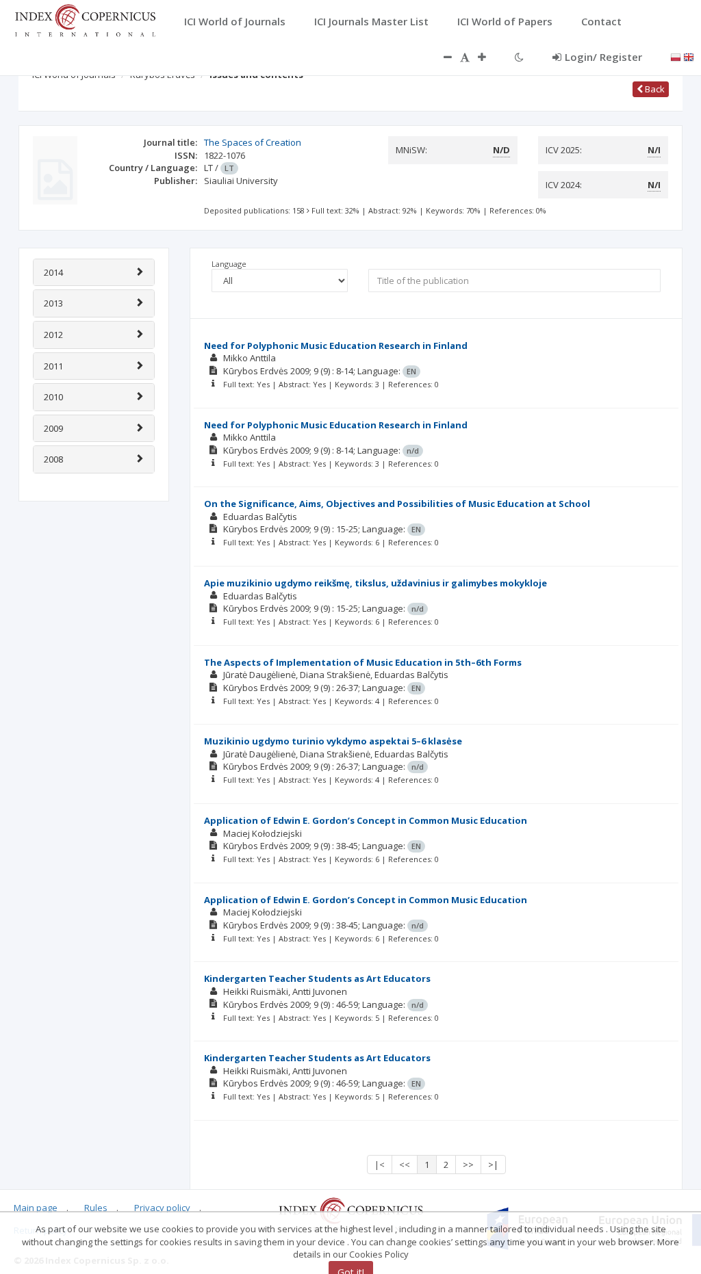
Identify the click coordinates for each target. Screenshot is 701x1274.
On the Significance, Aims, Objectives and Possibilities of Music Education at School (397, 503)
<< (404, 1164)
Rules (95, 1207)
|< (379, 1164)
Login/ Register (603, 57)
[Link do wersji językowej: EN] (688, 56)
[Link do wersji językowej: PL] (675, 56)
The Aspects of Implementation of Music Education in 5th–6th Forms (363, 662)
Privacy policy (162, 1207)
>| (493, 1164)
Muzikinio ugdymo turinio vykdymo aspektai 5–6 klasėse (333, 741)
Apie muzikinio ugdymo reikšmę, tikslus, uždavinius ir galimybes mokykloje (375, 583)
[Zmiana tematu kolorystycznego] (519, 57)
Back (654, 89)
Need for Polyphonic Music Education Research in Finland (336, 345)
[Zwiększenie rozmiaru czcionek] (488, 57)
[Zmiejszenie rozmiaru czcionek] (441, 57)
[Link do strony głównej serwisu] (85, 19)
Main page (36, 1207)
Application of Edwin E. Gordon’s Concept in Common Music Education (365, 820)
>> (468, 1164)
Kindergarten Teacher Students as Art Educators (317, 978)
